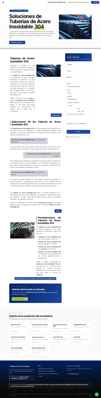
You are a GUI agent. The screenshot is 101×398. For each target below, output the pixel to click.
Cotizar (96, 2)
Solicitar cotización (16, 42)
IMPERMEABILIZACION (70, 384)
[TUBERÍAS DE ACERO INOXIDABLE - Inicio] (3, 2)
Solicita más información (27, 386)
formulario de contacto (45, 202)
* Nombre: (70, 64)
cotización (39, 274)
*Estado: (69, 96)
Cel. (82, 111)
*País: (69, 90)
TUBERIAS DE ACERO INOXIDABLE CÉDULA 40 (78, 2)
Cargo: (69, 83)
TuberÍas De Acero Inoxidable (45, 368)
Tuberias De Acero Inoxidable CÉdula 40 (48, 373)
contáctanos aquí (22, 378)
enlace (31, 98)
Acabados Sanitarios (16, 386)
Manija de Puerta (31, 384)
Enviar (78, 131)
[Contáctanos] (97, 394)
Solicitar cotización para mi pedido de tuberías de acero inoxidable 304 (35, 278)
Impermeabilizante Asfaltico (42, 384)
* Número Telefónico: (73, 102)
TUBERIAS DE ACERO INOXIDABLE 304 (57, 2)
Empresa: (69, 77)
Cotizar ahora (56, 115)
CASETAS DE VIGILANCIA (82, 384)
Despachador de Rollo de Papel (57, 384)
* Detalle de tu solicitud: (75, 114)
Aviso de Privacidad (81, 394)
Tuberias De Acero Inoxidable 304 (46, 371)
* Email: (69, 71)
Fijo (79, 111)
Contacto (40, 376)
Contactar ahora (74, 373)
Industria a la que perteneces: (77, 123)
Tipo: (78, 109)
